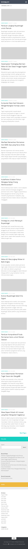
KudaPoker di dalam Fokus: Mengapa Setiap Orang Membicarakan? (11, 182)
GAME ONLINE (4, 23)
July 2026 (3, 496)
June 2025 (3, 521)
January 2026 (4, 508)
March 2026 (4, 504)
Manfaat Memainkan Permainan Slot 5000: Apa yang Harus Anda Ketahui (12, 144)
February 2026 (4, 506)
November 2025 (5, 511)
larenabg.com (5, 2)
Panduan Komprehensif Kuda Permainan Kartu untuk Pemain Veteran (12, 337)
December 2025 (5, 510)
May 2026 (3, 500)
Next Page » (23, 433)
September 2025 (5, 515)
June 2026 (3, 498)
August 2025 (4, 517)
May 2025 (3, 523)
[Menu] (26, 2)
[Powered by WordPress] (8, 544)
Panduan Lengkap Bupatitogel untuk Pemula (12, 455)
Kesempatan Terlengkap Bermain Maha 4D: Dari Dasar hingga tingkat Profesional (14, 66)
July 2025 (3, 519)
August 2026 (4, 495)
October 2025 (4, 513)
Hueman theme (21, 544)
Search (2, 444)
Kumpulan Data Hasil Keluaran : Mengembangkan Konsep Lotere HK (13, 105)
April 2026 (3, 502)
